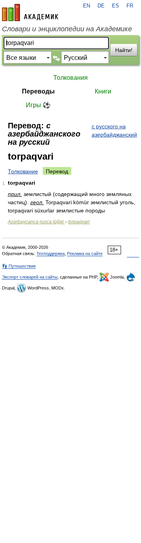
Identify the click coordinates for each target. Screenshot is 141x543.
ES (115, 6)
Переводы (38, 91)
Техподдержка (50, 253)
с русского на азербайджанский (114, 130)
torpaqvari (79, 222)
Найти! (123, 50)
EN (86, 6)
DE (101, 6)
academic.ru (30, 12)
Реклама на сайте (85, 253)
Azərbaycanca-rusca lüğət (36, 222)
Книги (103, 91)
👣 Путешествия (19, 266)
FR (130, 6)
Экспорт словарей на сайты (30, 277)
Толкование (23, 171)
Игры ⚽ (38, 105)
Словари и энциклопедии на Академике (67, 29)
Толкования (70, 77)
